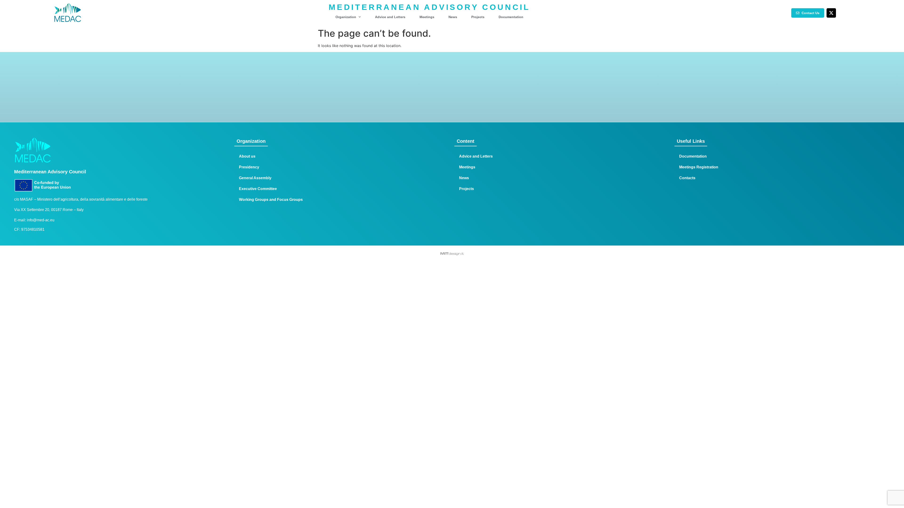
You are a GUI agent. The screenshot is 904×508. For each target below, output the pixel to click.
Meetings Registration (698, 167)
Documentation (511, 17)
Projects (477, 17)
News (452, 17)
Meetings (427, 17)
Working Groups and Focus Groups (271, 200)
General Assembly (255, 178)
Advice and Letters (390, 17)
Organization (345, 17)
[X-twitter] (831, 13)
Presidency (249, 167)
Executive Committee (258, 189)
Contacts (687, 178)
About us (247, 156)
